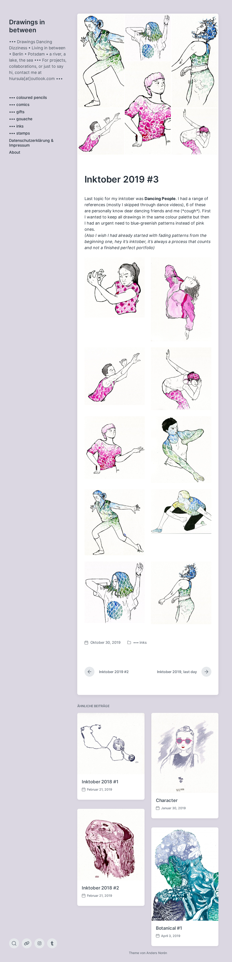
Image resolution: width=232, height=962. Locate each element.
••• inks (16, 126)
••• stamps (19, 133)
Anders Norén (156, 953)
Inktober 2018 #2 (100, 888)
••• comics (19, 104)
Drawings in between (27, 26)
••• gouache (20, 119)
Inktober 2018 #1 (100, 781)
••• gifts (16, 112)
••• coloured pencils (28, 97)
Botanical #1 (169, 928)
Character (167, 800)
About (14, 152)
